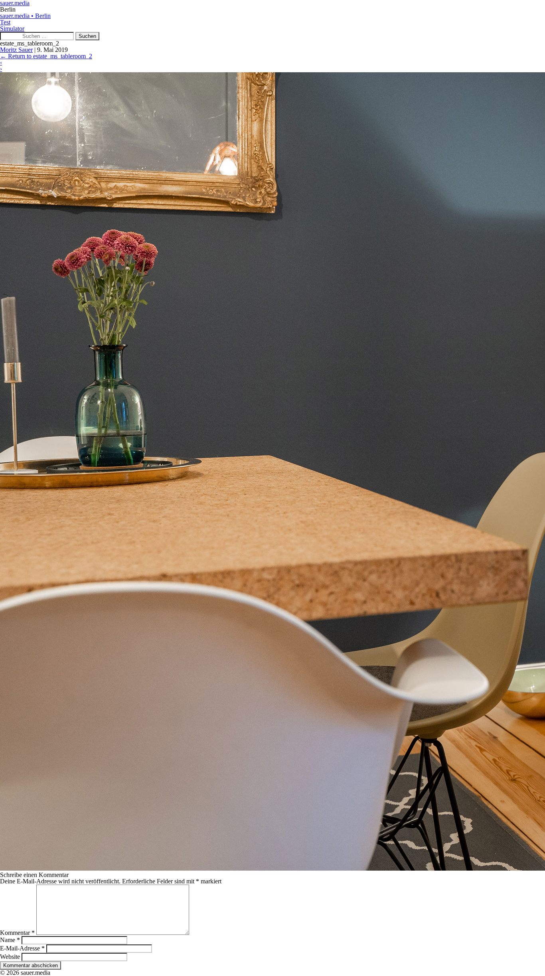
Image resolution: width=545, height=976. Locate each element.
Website (10, 956)
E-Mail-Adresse (22, 948)
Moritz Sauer (16, 49)
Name (10, 939)
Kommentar (17, 932)
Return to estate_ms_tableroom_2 (46, 56)
